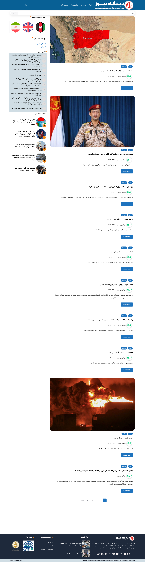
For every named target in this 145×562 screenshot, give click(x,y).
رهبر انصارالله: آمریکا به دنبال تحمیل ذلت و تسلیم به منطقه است (107, 320)
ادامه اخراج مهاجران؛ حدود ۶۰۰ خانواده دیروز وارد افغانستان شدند (24, 145)
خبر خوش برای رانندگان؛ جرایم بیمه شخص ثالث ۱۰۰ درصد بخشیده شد (27, 65)
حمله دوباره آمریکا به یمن (123, 438)
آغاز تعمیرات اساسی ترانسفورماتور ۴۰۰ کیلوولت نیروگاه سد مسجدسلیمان (28, 104)
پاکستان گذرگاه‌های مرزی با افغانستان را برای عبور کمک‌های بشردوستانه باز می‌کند (23, 157)
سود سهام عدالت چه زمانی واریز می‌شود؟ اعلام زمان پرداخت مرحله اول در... (27, 56)
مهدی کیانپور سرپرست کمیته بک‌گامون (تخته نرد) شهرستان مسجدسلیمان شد (27, 80)
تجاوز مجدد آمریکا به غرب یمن (121, 252)
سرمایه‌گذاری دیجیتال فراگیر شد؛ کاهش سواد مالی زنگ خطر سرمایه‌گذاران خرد (27, 99)
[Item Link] (41, 122)
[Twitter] (106, 554)
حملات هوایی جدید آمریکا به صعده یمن (117, 70)
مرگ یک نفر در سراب (35, 75)
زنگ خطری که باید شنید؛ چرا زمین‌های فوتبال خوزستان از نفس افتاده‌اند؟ (28, 61)
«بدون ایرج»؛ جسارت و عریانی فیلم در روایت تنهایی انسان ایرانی (27, 70)
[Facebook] (109, 554)
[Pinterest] (113, 554)
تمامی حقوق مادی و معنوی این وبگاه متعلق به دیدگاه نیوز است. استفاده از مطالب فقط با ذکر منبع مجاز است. (108, 560)
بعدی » (82, 500)
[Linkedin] (102, 554)
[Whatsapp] (128, 554)
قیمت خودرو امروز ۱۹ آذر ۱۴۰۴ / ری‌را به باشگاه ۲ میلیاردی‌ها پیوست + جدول (70, 544)
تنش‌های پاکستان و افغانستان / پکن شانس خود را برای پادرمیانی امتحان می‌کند (24, 122)
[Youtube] (117, 554)
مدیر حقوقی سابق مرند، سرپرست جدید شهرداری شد (26, 108)
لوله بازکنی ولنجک (41, 47)
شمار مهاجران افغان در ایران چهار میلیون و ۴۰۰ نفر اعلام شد (24, 169)
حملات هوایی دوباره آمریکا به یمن (119, 219)
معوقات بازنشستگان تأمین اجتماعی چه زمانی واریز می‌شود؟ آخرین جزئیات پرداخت (27, 85)
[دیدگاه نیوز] (114, 5)
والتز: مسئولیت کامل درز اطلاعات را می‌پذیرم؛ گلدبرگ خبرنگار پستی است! (104, 470)
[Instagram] (121, 554)
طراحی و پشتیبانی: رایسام (16, 560)
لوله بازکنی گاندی (42, 44)
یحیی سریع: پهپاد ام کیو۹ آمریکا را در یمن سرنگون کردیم (110, 154)
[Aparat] (98, 554)
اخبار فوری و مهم (122, 76)
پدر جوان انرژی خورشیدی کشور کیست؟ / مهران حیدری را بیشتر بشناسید (28, 89)
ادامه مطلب (126, 88)
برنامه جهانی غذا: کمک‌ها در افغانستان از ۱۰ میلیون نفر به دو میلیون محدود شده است (25, 133)
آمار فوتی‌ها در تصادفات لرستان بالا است (72, 553)
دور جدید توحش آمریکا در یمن (121, 352)
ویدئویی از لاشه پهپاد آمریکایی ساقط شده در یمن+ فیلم (111, 186)
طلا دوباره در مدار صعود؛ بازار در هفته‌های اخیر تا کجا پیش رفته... (26, 94)
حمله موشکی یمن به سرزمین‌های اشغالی (116, 284)
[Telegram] (124, 554)
